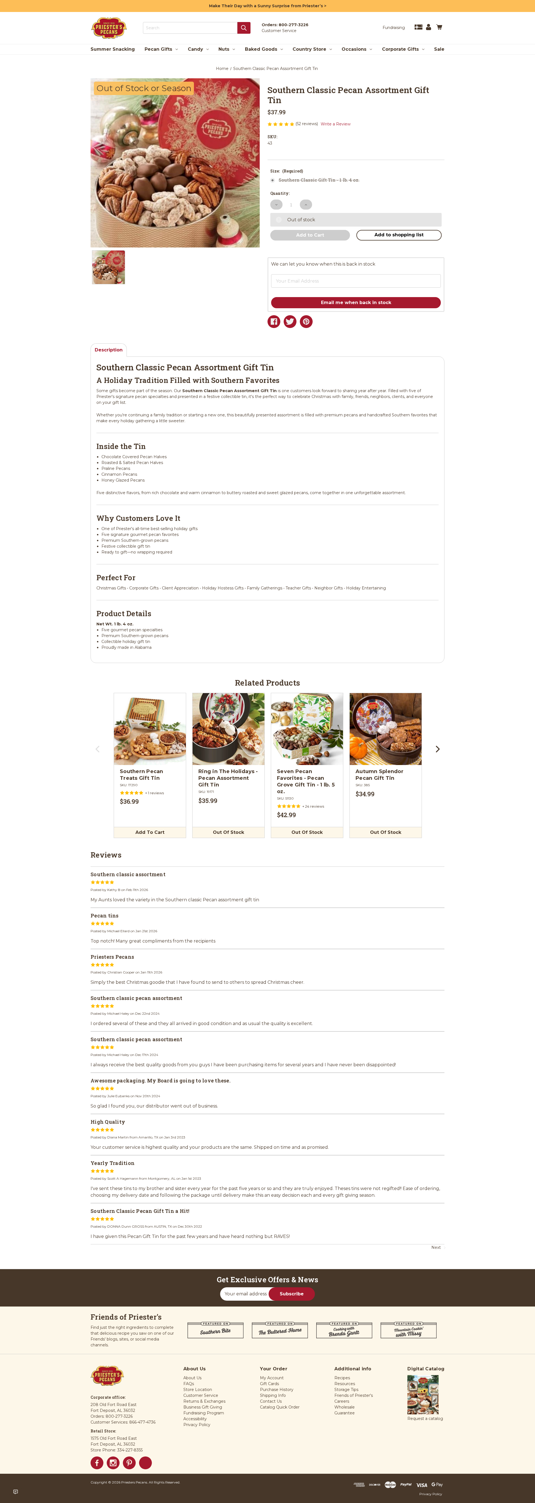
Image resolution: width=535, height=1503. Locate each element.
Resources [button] (344, 1383)
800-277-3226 (293, 24)
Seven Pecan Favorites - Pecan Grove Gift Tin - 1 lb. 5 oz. (306, 781)
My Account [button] (272, 1377)
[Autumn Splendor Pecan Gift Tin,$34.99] (386, 729)
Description (109, 350)
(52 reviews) (307, 123)
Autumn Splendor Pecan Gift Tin (379, 774)
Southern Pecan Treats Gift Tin (141, 774)
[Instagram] (113, 1462)
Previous (98, 751)
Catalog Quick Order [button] (280, 1407)
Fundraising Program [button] (203, 1412)
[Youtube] (145, 1462)
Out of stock (228, 832)
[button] (346, 276)
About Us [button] (192, 1377)
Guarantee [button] (344, 1412)
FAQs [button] (188, 1383)
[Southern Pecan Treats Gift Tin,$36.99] (150, 729)
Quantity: (280, 193)
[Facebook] (274, 321)
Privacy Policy (430, 1494)
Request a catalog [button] (425, 1418)
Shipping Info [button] (273, 1395)
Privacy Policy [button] (196, 1424)
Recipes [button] (342, 1377)
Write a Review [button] (336, 124)
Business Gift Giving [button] (202, 1407)
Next (437, 751)
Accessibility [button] (195, 1418)
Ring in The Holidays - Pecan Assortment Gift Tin (228, 778)
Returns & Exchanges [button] (204, 1401)
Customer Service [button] (200, 1395)
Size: (286, 171)
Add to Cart (149, 832)
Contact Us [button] (271, 1401)
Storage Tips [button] (346, 1389)
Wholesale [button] (344, 1407)
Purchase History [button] (276, 1389)
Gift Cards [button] (269, 1383)
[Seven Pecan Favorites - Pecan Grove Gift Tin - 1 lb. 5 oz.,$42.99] (307, 729)
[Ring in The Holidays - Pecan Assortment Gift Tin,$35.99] (228, 729)
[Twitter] (290, 321)
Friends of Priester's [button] (353, 1395)
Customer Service (279, 30)
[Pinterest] (306, 321)
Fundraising (394, 27)
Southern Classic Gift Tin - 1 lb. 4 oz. (319, 180)
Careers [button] (341, 1401)
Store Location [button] (197, 1389)
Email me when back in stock (356, 302)
